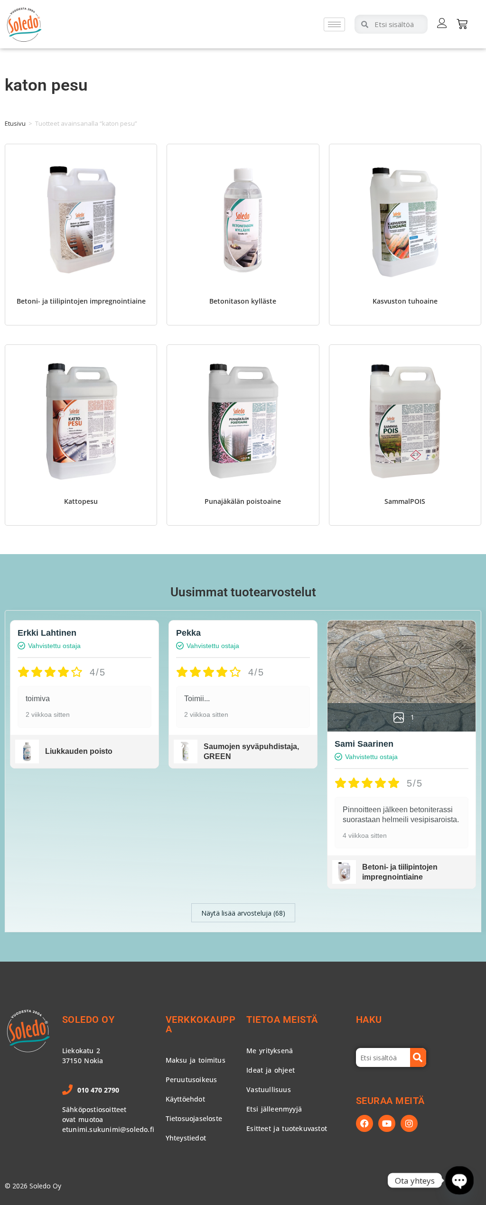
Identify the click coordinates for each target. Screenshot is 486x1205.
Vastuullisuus (268, 1089)
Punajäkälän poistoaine (243, 501)
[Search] (418, 1057)
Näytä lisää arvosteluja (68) (243, 913)
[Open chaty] (459, 1180)
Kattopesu (81, 501)
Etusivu (15, 123)
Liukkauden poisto (78, 751)
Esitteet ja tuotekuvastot (286, 1128)
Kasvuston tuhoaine (405, 301)
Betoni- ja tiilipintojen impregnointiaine (81, 301)
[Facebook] (364, 1123)
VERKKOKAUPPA (201, 1024)
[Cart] (462, 24)
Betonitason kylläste (242, 301)
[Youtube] (386, 1123)
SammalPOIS (404, 501)
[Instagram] (409, 1123)
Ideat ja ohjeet (270, 1070)
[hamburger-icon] (334, 24)
